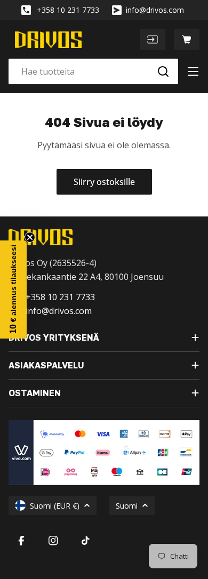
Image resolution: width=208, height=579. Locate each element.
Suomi (127, 506)
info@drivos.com (155, 10)
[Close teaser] (30, 237)
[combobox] (93, 71)
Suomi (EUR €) (54, 506)
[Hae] (163, 71)
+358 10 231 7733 (68, 10)
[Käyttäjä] (152, 39)
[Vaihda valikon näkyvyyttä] (193, 71)
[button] (13, 289)
